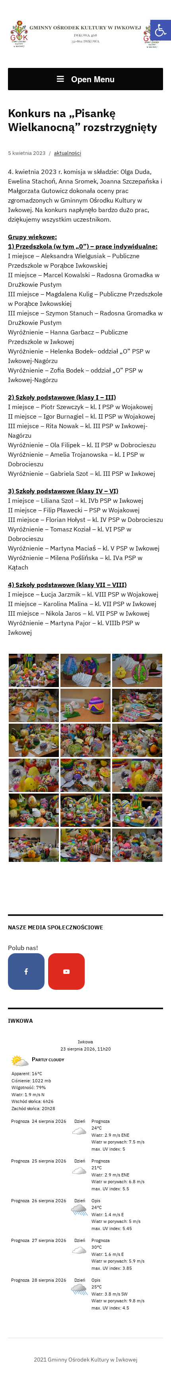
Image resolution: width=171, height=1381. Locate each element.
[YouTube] (66, 971)
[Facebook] (26, 971)
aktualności (67, 153)
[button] (160, 30)
